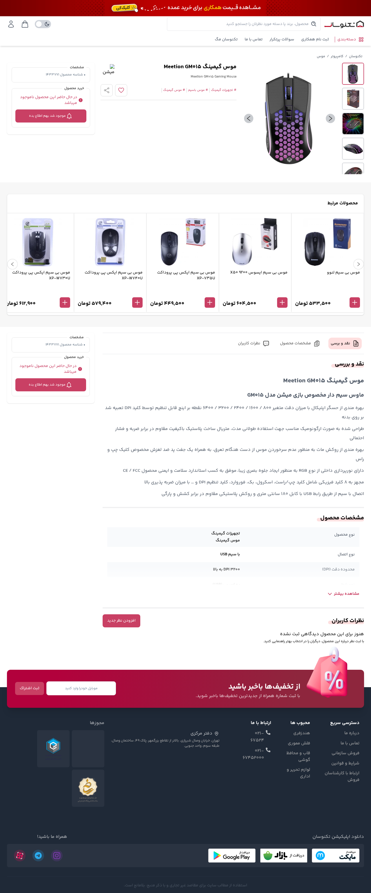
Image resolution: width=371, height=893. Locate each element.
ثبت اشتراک (29, 688)
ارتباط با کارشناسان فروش (342, 776)
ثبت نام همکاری (315, 39)
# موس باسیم (198, 90)
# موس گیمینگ (174, 90)
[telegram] (38, 855)
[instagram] (57, 855)
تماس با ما (254, 39)
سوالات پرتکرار (282, 39)
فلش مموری (299, 743)
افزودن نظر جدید (121, 620)
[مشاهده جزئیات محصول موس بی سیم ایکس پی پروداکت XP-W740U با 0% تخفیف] (110, 293)
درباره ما (351, 733)
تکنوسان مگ (226, 39)
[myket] (335, 856)
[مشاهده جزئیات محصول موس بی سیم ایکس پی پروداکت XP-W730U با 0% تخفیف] (37, 293)
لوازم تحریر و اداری (298, 773)
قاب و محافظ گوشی (298, 756)
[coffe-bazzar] (283, 856)
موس (321, 56)
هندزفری (301, 733)
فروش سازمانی (345, 753)
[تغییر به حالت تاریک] (43, 24)
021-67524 (257, 737)
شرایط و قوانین (345, 763)
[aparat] (20, 855)
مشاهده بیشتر (346, 594)
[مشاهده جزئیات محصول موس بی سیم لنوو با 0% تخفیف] (327, 293)
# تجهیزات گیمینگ (224, 90)
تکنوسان (355, 56)
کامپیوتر (337, 56)
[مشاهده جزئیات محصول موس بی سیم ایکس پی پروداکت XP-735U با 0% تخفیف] (182, 293)
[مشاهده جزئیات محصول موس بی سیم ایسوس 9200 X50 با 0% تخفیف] (255, 293)
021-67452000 (253, 754)
